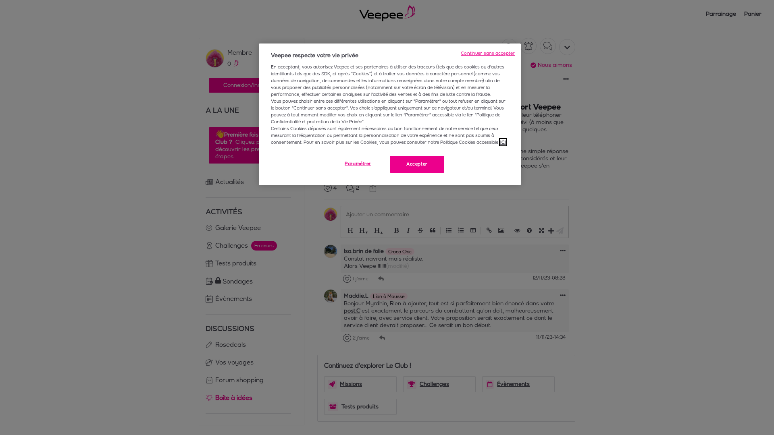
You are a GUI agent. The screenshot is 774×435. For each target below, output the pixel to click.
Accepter (417, 164)
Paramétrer (358, 163)
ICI (503, 142)
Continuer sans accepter (488, 53)
